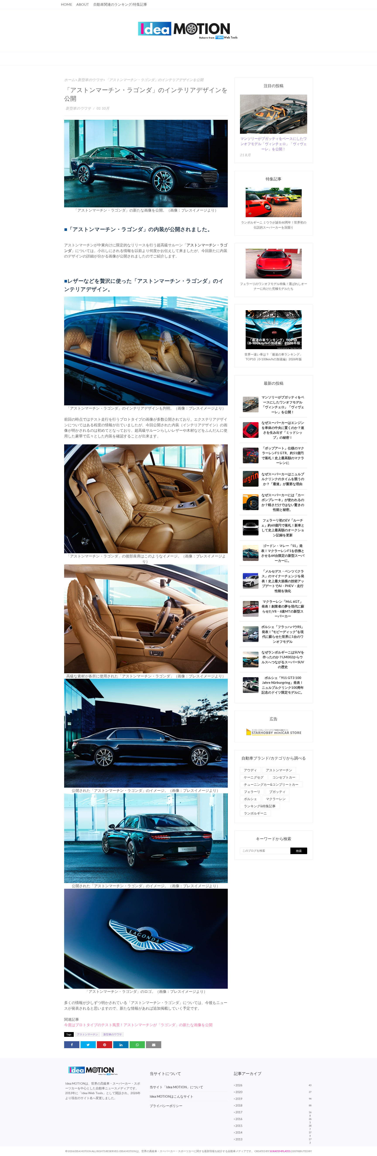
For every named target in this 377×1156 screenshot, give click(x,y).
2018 (273, 1105)
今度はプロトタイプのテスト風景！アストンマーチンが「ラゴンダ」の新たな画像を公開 (138, 1024)
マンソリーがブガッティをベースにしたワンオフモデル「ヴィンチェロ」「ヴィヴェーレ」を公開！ (273, 143)
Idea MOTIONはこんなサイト (171, 1096)
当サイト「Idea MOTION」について (176, 1087)
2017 (273, 1112)
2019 (273, 1098)
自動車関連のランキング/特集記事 (120, 4)
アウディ (250, 770)
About (82, 4)
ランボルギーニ (255, 813)
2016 (273, 1119)
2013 (273, 1139)
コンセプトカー (283, 777)
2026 (273, 1085)
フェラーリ (252, 792)
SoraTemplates (280, 1151)
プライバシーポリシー (166, 1106)
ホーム (69, 80)
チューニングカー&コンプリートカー (271, 784)
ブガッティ (277, 792)
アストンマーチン (87, 1034)
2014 (273, 1132)
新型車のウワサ (90, 80)
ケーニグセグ (254, 777)
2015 (273, 1125)
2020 (273, 1092)
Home (66, 4)
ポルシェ (250, 799)
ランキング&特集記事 (260, 806)
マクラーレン (276, 799)
